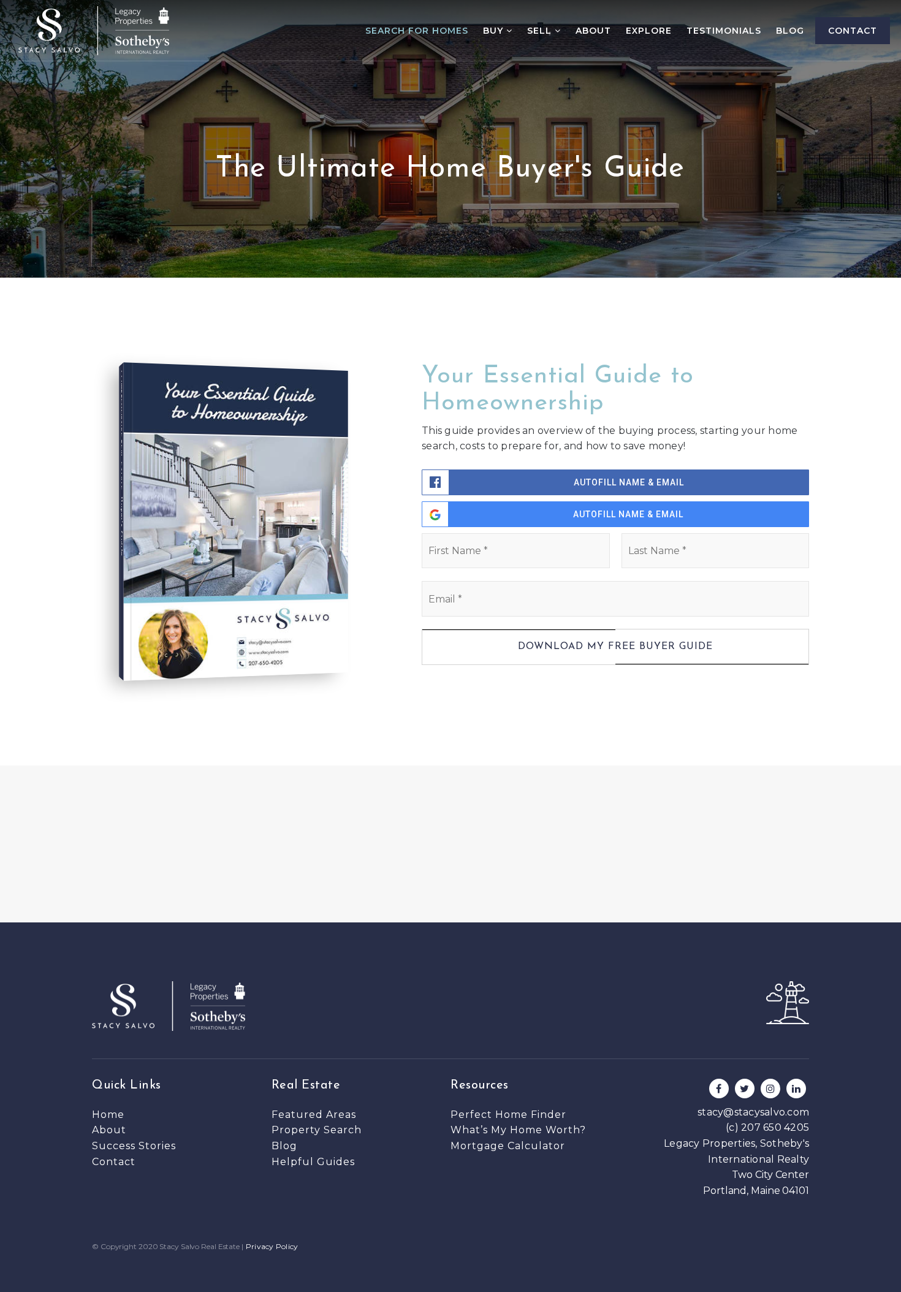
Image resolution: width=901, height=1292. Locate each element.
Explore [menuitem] (649, 30)
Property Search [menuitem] (317, 1130)
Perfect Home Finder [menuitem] (508, 1114)
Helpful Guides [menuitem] (313, 1162)
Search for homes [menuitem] (416, 30)
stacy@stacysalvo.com (753, 1112)
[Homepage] (93, 30)
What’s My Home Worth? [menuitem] (518, 1130)
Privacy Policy (272, 1246)
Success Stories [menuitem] (134, 1146)
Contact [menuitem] (852, 30)
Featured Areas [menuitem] (314, 1114)
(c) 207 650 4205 (767, 1127)
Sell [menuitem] (541, 30)
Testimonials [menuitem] (723, 30)
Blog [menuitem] (790, 30)
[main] (450, 461)
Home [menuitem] (108, 1114)
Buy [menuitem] (494, 30)
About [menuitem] (593, 30)
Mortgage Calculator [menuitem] (507, 1146)
